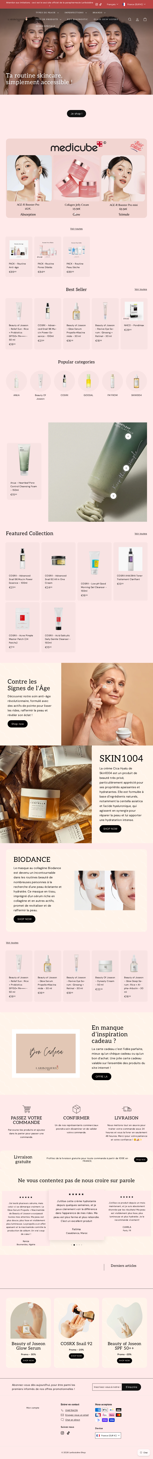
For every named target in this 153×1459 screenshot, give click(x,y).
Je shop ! (76, 113)
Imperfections (75, 13)
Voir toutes (76, 228)
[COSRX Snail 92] (76, 1320)
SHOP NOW (110, 828)
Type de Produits (47, 19)
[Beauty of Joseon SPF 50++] (125, 1320)
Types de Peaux (46, 13)
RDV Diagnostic (77, 19)
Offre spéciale (45, 26)
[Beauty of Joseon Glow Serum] (28, 1320)
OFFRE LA (101, 1076)
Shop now (18, 724)
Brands (98, 13)
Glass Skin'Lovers (106, 19)
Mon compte (32, 1407)
